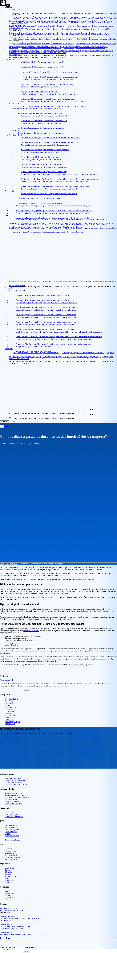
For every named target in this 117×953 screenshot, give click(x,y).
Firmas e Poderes (11, 832)
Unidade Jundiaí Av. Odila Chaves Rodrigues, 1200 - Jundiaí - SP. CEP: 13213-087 (24, 933)
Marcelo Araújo (9, 443)
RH (39, 597)
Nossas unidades (11, 851)
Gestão (7, 705)
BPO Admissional (11, 827)
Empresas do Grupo (12, 859)
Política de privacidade (17, 290)
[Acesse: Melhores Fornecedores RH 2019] (2, 945)
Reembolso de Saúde (12, 840)
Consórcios (9, 838)
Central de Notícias (11, 699)
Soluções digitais (15, 60)
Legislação (8, 709)
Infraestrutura (9, 813)
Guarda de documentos (13, 778)
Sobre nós (8, 849)
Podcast (7, 899)
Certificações (9, 853)
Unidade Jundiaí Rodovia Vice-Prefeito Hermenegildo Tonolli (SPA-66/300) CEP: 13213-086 (16, 926)
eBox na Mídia (10, 703)
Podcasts (8, 713)
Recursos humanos (11, 876)
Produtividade (10, 715)
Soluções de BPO (15, 135)
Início (7, 10)
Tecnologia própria (11, 815)
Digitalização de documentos (15, 780)
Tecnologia (9, 196)
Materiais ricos (10, 893)
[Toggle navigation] (8, 5)
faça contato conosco (76, 665)
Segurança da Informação (14, 817)
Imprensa (8, 895)
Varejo (7, 882)
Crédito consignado (12, 830)
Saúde (7, 878)
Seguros (7, 834)
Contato (8, 422)
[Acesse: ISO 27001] (17, 945)
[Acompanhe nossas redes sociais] (1, 938)
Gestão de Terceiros (12, 836)
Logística (8, 874)
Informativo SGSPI (12, 707)
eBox (7, 220)
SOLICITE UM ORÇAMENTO (12, 737)
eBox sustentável (11, 855)
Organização (36, 443)
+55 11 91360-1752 (9, 908)
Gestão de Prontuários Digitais (16, 795)
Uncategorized (10, 724)
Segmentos (9, 293)
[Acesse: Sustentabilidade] (12, 945)
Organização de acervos (13, 782)
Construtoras (9, 868)
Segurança (8, 718)
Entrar (6, 426)
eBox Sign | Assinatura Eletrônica (17, 797)
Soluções (8, 12)
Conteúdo (9, 353)
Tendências (9, 720)
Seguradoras (9, 880)
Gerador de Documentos (13, 804)
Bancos (7, 870)
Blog (7, 564)
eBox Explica (9, 701)
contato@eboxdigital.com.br (13, 910)
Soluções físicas (15, 108)
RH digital (17, 659)
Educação (8, 872)
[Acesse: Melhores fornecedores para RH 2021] (7, 945)
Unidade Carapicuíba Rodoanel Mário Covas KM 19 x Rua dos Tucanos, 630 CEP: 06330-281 (20, 918)
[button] (2, 426)
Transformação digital (12, 722)
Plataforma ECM (11, 799)
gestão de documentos (31, 631)
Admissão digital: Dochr (13, 793)
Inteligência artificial (12, 802)
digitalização (80, 611)
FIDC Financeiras (11, 825)
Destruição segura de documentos (17, 784)
